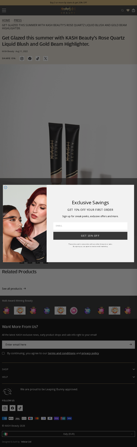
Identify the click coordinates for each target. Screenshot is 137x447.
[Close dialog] (5, 187)
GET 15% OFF (90, 235)
